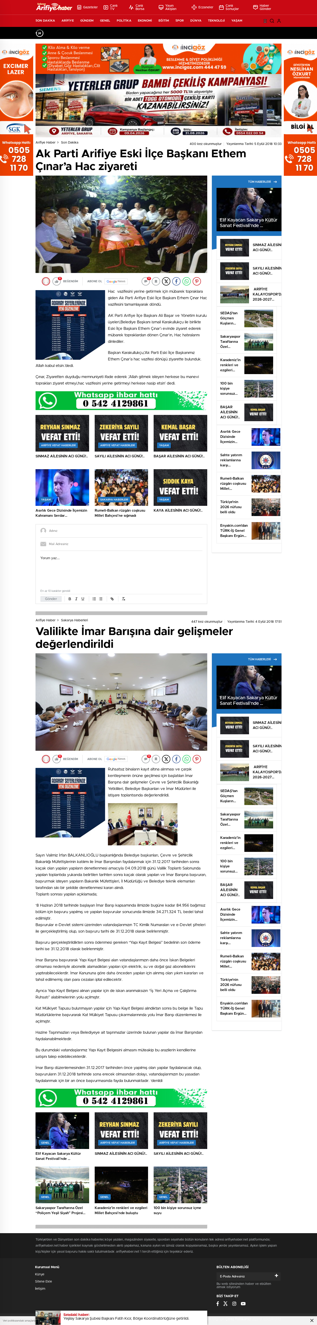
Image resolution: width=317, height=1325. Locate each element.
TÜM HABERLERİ (259, 181)
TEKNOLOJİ (216, 20)
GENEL (105, 20)
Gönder (51, 599)
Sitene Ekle (43, 1281)
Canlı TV (114, 7)
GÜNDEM (87, 20)
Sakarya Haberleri (74, 620)
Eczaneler (205, 7)
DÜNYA (195, 20)
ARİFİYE (67, 20)
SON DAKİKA (45, 20)
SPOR (179, 20)
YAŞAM (237, 20)
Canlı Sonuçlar (232, 7)
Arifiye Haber (45, 142)
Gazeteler (90, 7)
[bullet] (100, 599)
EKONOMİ (145, 20)
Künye (39, 1274)
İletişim (40, 1288)
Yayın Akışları (171, 7)
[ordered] (94, 599)
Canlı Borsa (140, 7)
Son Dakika (69, 142)
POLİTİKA (124, 20)
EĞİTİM (163, 20)
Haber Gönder (265, 7)
